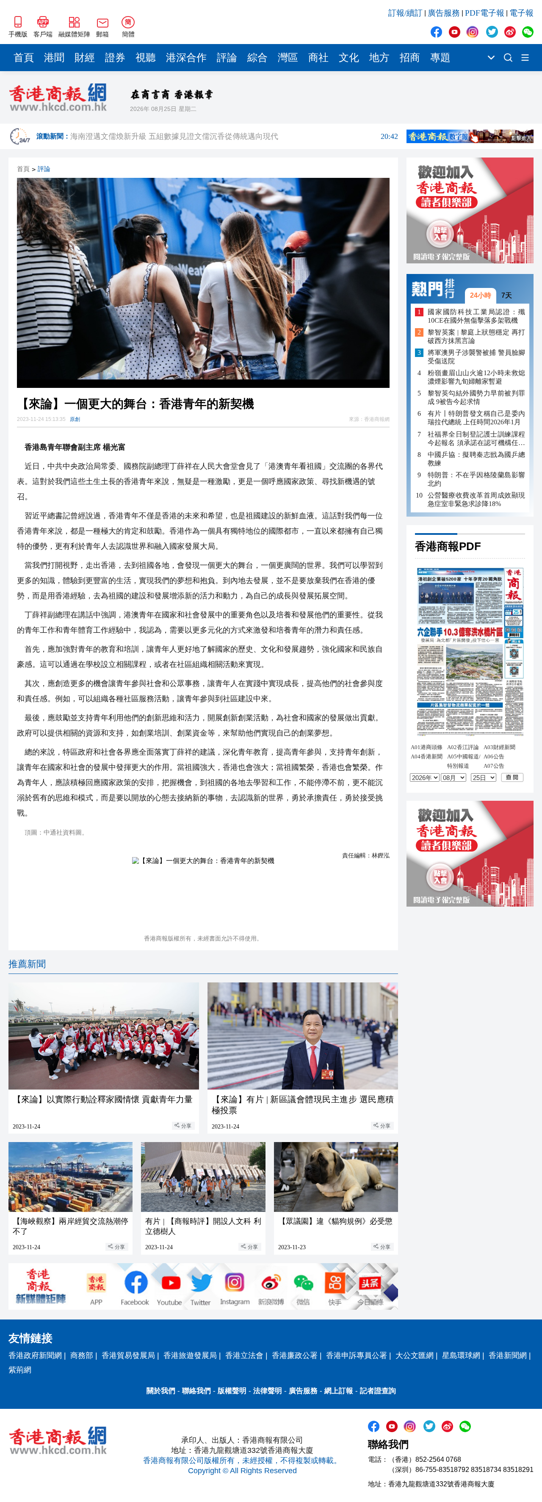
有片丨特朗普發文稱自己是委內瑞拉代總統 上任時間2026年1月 (476, 418)
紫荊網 (19, 1370)
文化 (349, 57)
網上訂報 (338, 1391)
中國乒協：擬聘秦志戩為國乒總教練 (476, 458)
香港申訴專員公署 (356, 1355)
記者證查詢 (378, 1391)
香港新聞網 (508, 1355)
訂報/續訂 (405, 12)
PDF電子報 (484, 12)
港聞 (54, 57)
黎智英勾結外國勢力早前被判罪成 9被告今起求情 (476, 397)
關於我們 (161, 1391)
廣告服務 (444, 12)
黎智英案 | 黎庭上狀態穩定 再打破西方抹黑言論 (476, 336)
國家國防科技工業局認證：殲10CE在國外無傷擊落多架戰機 (476, 316)
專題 (440, 57)
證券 (115, 57)
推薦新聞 (27, 964)
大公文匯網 (414, 1355)
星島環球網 (461, 1355)
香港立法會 (244, 1355)
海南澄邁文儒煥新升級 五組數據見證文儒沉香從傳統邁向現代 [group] (234, 136)
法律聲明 (267, 1391)
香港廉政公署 (295, 1355)
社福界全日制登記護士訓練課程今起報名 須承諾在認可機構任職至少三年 (476, 438)
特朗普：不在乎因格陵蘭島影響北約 (476, 479)
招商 (410, 57)
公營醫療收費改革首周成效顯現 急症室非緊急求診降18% (476, 499)
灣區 (288, 57)
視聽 (146, 57)
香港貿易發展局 (128, 1355)
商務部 (81, 1355)
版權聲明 (232, 1391)
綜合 (257, 57)
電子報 (521, 12)
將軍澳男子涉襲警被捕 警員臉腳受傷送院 (476, 357)
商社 (318, 57)
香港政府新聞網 (35, 1355)
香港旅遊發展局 (190, 1355)
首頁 (24, 57)
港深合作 (186, 57)
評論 (227, 57)
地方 (379, 57)
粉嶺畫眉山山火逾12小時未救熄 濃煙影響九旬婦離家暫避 (476, 377)
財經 (85, 57)
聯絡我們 (196, 1391)
